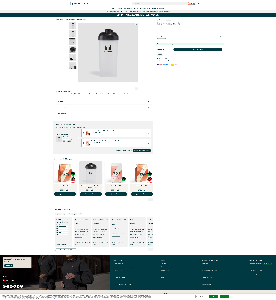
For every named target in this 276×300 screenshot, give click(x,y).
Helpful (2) (115, 242)
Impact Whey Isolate (142, 185)
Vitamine (135, 8)
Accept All (224, 296)
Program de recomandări (261, 263)
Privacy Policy (49, 298)
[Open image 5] (73, 58)
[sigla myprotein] (79, 3)
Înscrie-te (8, 265)
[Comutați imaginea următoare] (136, 88)
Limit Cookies (214, 296)
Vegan (154, 8)
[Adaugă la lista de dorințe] (220, 37)
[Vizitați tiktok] (11, 286)
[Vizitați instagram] (4, 286)
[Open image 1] (73, 25)
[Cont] (199, 3)
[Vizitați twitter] (18, 286)
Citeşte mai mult (79, 237)
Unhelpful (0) (87, 242)
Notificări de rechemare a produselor (123, 267)
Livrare (116, 280)
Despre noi (205, 263)
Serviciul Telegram (254, 274)
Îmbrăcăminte (128, 8)
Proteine (114, 8)
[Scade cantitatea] (158, 37)
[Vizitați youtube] (14, 286)
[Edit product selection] (148, 133)
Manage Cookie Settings (201, 296)
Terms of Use (57, 298)
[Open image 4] (73, 50)
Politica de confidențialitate (209, 274)
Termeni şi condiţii (207, 277)
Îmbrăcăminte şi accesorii (167, 267)
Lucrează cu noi (206, 284)
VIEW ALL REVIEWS (61, 244)
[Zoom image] (136, 24)
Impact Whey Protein (65, 185)
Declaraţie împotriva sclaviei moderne (211, 270)
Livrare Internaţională (119, 274)
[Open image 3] (73, 42)
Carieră (204, 280)
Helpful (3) (97, 242)
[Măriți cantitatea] (164, 37)
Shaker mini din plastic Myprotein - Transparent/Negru (90, 186)
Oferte (251, 267)
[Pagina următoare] (152, 249)
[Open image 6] (73, 66)
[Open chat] (21, 286)
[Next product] (152, 199)
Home (57, 19)
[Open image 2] (73, 34)
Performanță (160, 8)
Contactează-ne (118, 263)
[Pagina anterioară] (149, 249)
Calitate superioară (207, 267)
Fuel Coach (192, 3)
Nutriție (120, 8)
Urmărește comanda (119, 277)
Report (76, 244)
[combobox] (164, 3)
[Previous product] (149, 199)
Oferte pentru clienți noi (256, 270)
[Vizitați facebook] (7, 286)
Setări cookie (7, 276)
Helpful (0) (78, 242)
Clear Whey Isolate (116, 185)
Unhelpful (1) (123, 242)
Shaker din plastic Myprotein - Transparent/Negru (73, 19)
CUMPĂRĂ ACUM (66, 194)
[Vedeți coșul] (203, 3)
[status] (161, 37)
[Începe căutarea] (134, 3)
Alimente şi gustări (145, 8)
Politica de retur (118, 270)
